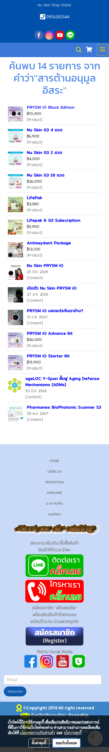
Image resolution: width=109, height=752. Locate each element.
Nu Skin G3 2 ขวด (44, 152)
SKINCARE (54, 493)
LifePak (34, 198)
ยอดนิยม (54, 514)
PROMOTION (54, 482)
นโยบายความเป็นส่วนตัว (37, 732)
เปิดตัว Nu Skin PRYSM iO (52, 288)
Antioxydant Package (49, 243)
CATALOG (54, 471)
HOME (54, 461)
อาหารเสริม (54, 503)
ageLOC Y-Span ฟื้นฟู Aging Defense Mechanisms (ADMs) (62, 381)
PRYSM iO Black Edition (51, 107)
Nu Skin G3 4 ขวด (44, 130)
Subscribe (15, 691)
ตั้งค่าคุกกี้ (39, 743)
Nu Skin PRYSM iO (45, 265)
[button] (77, 50)
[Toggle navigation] (102, 49)
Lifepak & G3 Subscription (53, 220)
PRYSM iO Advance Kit (50, 333)
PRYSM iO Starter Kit (48, 356)
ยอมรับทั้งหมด (66, 743)
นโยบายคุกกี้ (73, 732)
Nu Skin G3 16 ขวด (45, 175)
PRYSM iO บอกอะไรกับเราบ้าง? (55, 311)
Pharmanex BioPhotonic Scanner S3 (64, 407)
